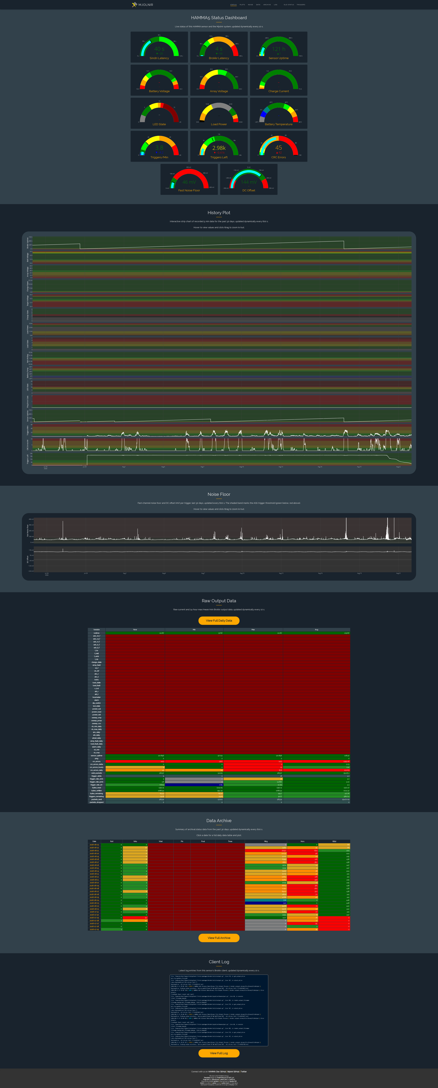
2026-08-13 (94, 874)
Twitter (244, 1072)
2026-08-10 (94, 883)
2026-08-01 (94, 909)
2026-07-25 (94, 929)
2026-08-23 (94, 845)
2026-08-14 (94, 871)
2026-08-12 (94, 877)
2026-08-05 (94, 897)
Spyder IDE (233, 1081)
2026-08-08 (94, 888)
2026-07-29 (94, 918)
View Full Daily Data (219, 620)
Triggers (301, 4)
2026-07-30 (94, 915)
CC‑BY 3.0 (230, 1077)
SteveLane (215, 1079)
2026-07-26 (94, 926)
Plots (242, 4)
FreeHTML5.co (221, 1077)
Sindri (202, 1083)
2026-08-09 (94, 886)
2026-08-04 (94, 900)
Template (207, 1077)
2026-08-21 (94, 851)
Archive (267, 4)
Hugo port (206, 1079)
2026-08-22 (94, 848)
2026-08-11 (94, 880)
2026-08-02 (94, 906)
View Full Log (219, 1053)
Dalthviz (232, 1079)
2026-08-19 (94, 856)
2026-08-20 (94, 853)
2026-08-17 (94, 862)
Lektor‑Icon (225, 1083)
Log (275, 4)
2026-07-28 (94, 921)
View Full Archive (219, 938)
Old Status (289, 4)
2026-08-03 (94, 903)
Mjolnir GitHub (233, 1072)
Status (233, 4)
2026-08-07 (94, 891)
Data (258, 4)
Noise (250, 4)
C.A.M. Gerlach (214, 1081)
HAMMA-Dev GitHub (217, 1072)
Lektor (214, 1083)
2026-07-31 (94, 912)
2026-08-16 (94, 865)
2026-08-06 (94, 894)
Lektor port (223, 1079)
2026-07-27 (94, 923)
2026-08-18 (94, 859)
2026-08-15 (94, 868)
